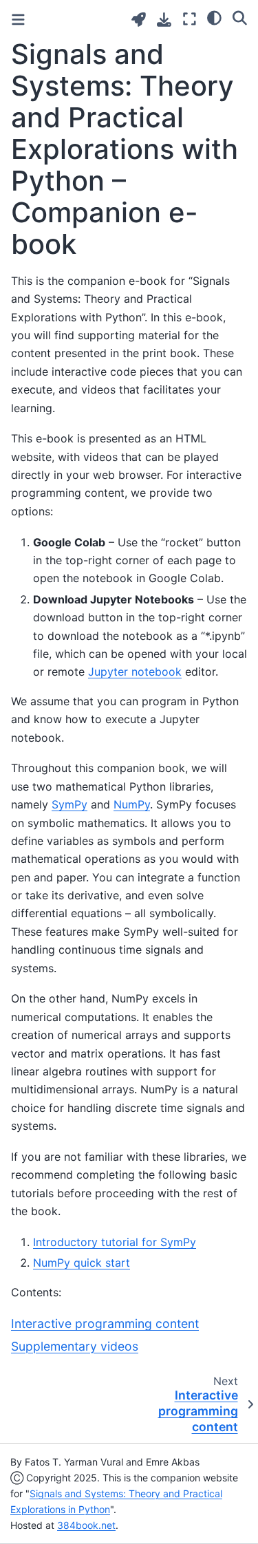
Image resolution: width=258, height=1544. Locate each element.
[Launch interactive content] (138, 19)
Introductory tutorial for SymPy (114, 1242)
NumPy (132, 804)
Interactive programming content (105, 1323)
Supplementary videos (74, 1346)
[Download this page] (164, 19)
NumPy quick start (81, 1262)
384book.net (86, 1525)
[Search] (239, 17)
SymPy (69, 804)
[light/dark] (214, 17)
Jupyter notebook (135, 671)
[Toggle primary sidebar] (18, 20)
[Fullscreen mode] (189, 19)
